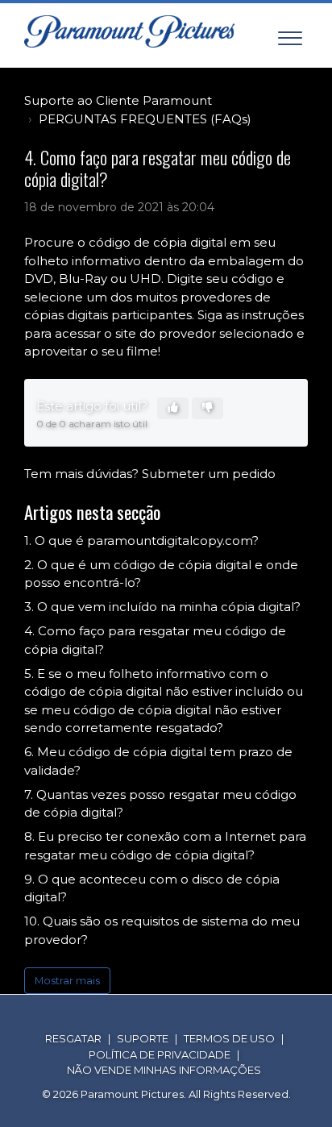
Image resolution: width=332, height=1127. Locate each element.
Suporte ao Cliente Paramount (118, 100)
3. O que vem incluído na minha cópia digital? (162, 606)
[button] (290, 35)
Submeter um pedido (209, 473)
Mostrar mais (67, 981)
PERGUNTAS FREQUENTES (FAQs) (145, 119)
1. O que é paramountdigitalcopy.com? (141, 540)
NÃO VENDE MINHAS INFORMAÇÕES (164, 1069)
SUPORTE (142, 1038)
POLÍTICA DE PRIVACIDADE (159, 1054)
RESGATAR (73, 1038)
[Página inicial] (129, 31)
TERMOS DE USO (229, 1038)
